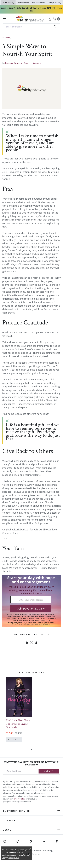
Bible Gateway (38, 2)
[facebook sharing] (27, 642)
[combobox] (31, 26)
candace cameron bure (16, 62)
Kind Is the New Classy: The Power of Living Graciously (18, 724)
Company (9, 820)
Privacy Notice (13, 857)
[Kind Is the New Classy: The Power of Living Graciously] (19, 697)
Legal (7, 829)
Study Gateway (54, 2)
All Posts (6, 37)
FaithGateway (8, 2)
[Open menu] (4, 18)
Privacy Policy (19, 798)
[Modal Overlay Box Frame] (31, 601)
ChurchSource (23, 2)
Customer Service (16, 810)
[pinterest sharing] (36, 642)
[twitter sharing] (31, 642)
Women (37, 62)
